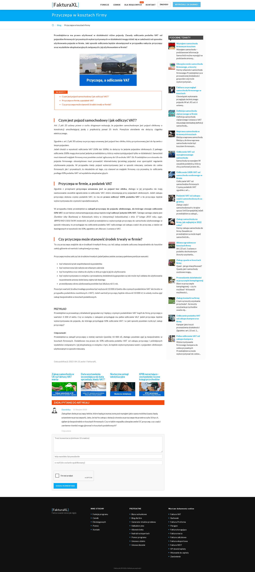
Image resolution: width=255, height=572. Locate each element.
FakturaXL (60, 510)
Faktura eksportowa (179, 541)
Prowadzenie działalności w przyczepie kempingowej (189, 279)
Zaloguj (164, 4)
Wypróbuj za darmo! (186, 4)
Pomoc (96, 526)
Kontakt (151, 5)
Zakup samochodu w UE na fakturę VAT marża (63, 377)
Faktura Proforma (178, 522)
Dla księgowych (133, 5)
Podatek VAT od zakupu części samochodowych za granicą (189, 198)
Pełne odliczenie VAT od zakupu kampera (188, 337)
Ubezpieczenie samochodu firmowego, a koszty (189, 65)
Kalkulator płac (137, 526)
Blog (59, 25)
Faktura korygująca (178, 530)
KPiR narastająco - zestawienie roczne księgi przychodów (149, 377)
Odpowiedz (66, 431)
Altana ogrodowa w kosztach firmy (186, 244)
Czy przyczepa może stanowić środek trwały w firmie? (86, 104)
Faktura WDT (176, 545)
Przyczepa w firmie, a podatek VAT (78, 100)
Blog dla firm (136, 518)
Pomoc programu (138, 537)
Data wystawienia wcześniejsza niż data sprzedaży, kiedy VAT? (93, 377)
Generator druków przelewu (143, 522)
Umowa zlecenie (138, 545)
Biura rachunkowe (139, 514)
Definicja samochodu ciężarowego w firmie (186, 112)
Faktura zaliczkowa (178, 537)
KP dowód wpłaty (178, 549)
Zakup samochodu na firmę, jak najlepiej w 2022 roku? (188, 222)
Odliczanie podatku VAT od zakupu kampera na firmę (188, 318)
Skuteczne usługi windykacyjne (119, 375)
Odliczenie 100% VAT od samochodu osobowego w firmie (189, 175)
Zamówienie (175, 556)
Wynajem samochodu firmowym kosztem (187, 45)
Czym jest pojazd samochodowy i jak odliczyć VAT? (85, 96)
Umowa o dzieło (138, 541)
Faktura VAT (175, 514)
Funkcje (104, 5)
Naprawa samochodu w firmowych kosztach (188, 132)
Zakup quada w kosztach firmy (188, 261)
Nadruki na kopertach (140, 533)
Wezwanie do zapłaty (179, 553)
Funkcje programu (100, 514)
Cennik (116, 5)
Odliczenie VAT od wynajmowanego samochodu (185, 154)
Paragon (174, 526)
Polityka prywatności (134, 568)
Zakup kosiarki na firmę (187, 298)
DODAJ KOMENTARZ (65, 486)
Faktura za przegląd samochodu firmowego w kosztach (188, 90)
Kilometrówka (137, 530)
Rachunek (174, 518)
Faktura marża (176, 533)
